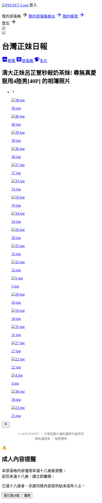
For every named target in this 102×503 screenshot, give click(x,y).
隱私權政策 (42, 438)
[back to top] (5, 425)
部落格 (28, 61)
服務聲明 (61, 438)
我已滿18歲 (11, 495)
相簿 (12, 61)
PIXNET (34, 434)
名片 (43, 61)
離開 (27, 495)
